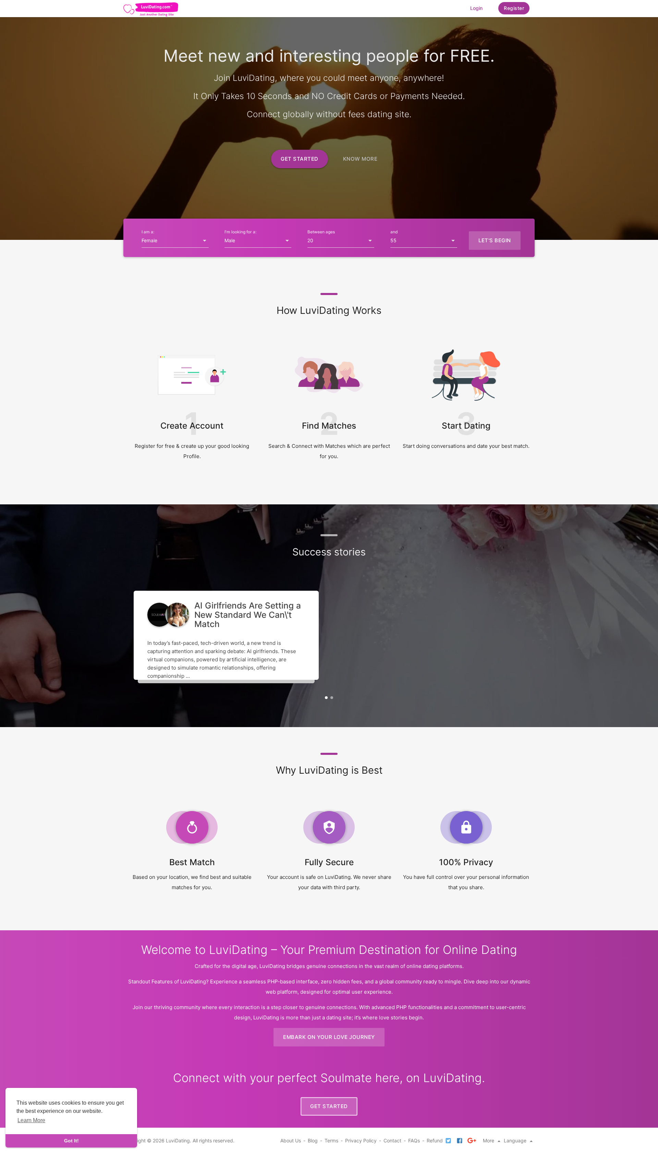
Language (516, 1140)
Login (476, 8)
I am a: (148, 231)
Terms (331, 1140)
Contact (392, 1140)
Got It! (71, 1140)
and (394, 231)
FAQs (414, 1140)
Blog (313, 1140)
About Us (290, 1140)
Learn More (31, 1120)
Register (514, 8)
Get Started (299, 159)
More (489, 1140)
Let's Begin (494, 240)
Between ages (321, 231)
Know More (360, 159)
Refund (435, 1140)
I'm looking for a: (240, 231)
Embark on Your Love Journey (329, 1037)
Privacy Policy (361, 1140)
